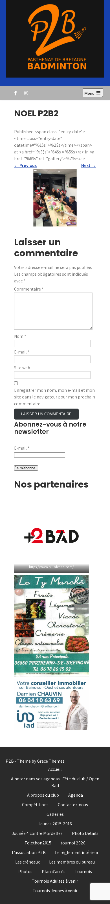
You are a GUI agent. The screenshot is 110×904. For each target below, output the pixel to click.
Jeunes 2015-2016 (55, 824)
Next (88, 165)
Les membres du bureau (72, 862)
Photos (25, 871)
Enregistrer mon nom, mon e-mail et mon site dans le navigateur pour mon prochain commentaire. (54, 397)
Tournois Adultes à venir (55, 881)
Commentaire (29, 289)
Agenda (75, 795)
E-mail (22, 352)
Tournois (83, 871)
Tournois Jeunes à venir (55, 891)
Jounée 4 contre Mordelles (37, 833)
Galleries (55, 814)
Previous (25, 165)
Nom (20, 336)
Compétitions (35, 805)
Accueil (55, 769)
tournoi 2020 (73, 843)
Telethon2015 (38, 843)
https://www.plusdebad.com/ (51, 567)
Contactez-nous (73, 805)
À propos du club (43, 795)
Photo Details (85, 833)
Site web (22, 368)
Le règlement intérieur (76, 852)
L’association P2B (29, 852)
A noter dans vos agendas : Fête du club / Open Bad (55, 782)
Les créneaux (27, 862)
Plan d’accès (53, 871)
